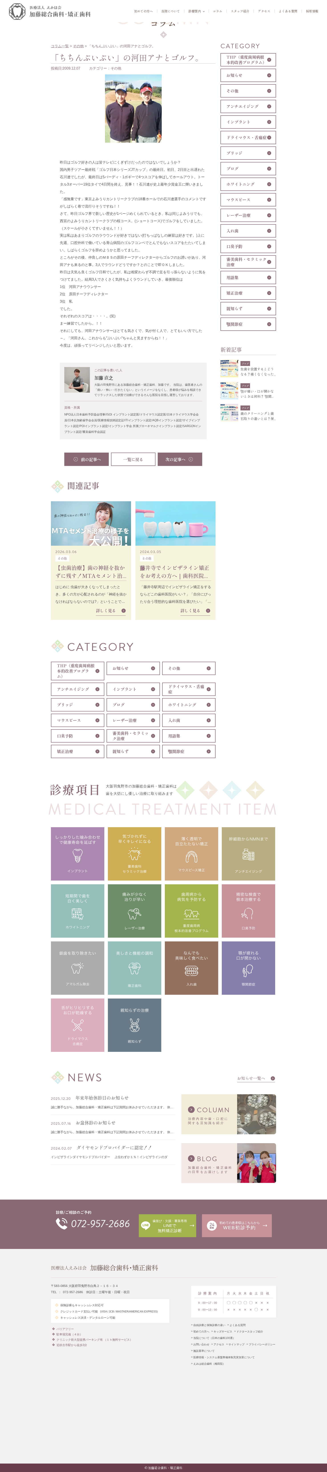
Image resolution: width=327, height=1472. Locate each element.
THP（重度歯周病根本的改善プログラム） (76, 671)
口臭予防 (65, 736)
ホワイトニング (182, 704)
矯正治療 (65, 751)
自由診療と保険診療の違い (209, 1325)
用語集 (174, 736)
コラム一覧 (60, 46)
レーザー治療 (125, 720)
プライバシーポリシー (262, 1344)
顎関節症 (176, 751)
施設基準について (204, 1350)
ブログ (119, 704)
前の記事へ (91, 459)
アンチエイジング (73, 689)
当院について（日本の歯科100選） (214, 1338)
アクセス (264, 11)
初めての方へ (143, 11)
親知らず (121, 751)
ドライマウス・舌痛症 (186, 689)
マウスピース (69, 720)
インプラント (125, 689)
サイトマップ (236, 1344)
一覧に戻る (133, 459)
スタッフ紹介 (240, 11)
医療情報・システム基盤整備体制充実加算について (224, 1357)
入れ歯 (174, 720)
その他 (78, 46)
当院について (170, 11)
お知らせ (121, 668)
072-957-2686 (100, 1223)
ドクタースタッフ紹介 (249, 1331)
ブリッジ (65, 704)
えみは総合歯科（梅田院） (209, 1363)
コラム (217, 11)
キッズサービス (223, 1331)
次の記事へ (176, 459)
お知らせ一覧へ (251, 1078)
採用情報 (312, 11)
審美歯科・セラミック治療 (131, 735)
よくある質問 (288, 11)
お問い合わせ (201, 1344)
